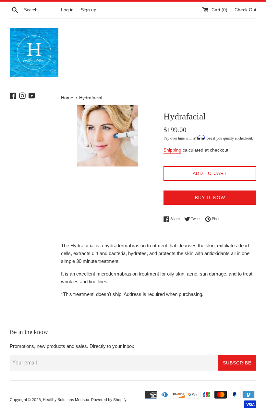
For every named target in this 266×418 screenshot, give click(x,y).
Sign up (88, 9)
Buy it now (210, 197)
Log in (67, 9)
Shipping (172, 150)
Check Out (245, 9)
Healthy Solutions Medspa (66, 400)
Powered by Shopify (109, 400)
